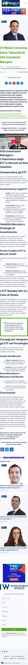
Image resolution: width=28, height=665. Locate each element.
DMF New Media (21, 658)
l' (11, 633)
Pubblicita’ (6, 656)
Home (1, 66)
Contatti (5, 658)
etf (22, 457)
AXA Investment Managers (14, 457)
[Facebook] (2, 651)
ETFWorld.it (3, 436)
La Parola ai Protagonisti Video (12, 66)
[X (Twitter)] (4, 651)
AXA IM (5, 457)
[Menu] (25, 3)
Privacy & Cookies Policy (17, 656)
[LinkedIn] (6, 651)
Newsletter (13, 658)
